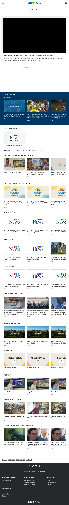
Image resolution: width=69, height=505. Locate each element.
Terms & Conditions (29, 482)
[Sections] (3, 3)
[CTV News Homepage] (34, 3)
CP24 (48, 480)
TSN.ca (49, 484)
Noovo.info (5, 492)
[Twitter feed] (29, 466)
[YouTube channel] (36, 466)
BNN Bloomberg (51, 482)
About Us (4, 459)
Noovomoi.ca (5, 494)
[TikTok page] (33, 466)
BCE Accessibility (6, 480)
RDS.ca (4, 496)
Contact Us (29, 459)
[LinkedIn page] (40, 466)
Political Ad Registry (29, 484)
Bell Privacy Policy (29, 480)
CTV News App (20, 459)
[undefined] (14, 109)
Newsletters (11, 459)
